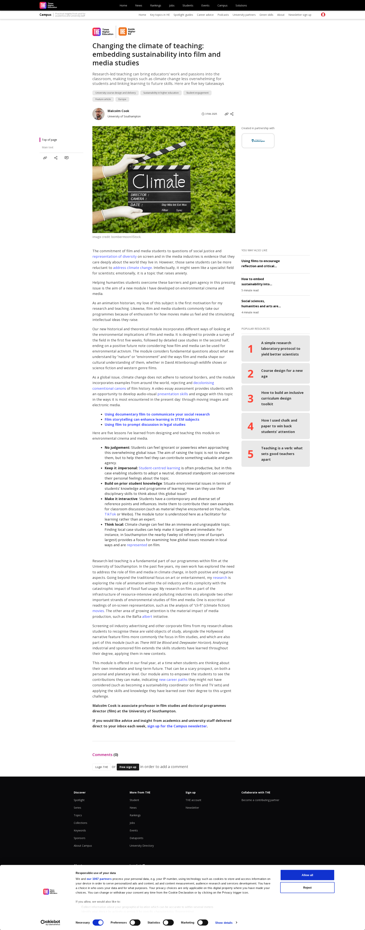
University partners (244, 15)
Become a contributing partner (260, 800)
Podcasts (223, 15)
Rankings (155, 5)
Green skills (266, 15)
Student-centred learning (159, 468)
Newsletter (192, 807)
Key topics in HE (160, 15)
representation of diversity (114, 256)
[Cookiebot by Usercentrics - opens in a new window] (50, 922)
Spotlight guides (183, 15)
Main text (47, 147)
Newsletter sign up (299, 15)
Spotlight (79, 800)
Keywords (80, 830)
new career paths (173, 679)
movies (98, 610)
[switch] (135, 922)
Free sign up (128, 767)
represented (137, 545)
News (138, 5)
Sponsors (79, 838)
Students (187, 5)
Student (134, 800)
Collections (80, 823)
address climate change (132, 267)
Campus (222, 5)
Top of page (49, 139)
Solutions (241, 5)
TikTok (110, 514)
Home (123, 5)
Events (205, 5)
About (281, 15)
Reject (307, 887)
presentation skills (172, 394)
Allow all (307, 875)
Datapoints (136, 838)
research (220, 577)
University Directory (142, 845)
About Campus (83, 845)
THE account (193, 800)
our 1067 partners (99, 878)
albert (147, 616)
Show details (223, 922)
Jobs (172, 5)
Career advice (205, 15)
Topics (78, 815)
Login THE (101, 767)
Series (77, 807)
